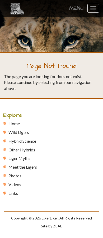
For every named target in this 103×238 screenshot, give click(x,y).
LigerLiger (50, 218)
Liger (19, 158)
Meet (22, 166)
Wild (18, 132)
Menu (76, 8)
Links (13, 193)
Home (14, 123)
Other (21, 149)
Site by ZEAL (51, 226)
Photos (14, 175)
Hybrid (22, 140)
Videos (14, 184)
